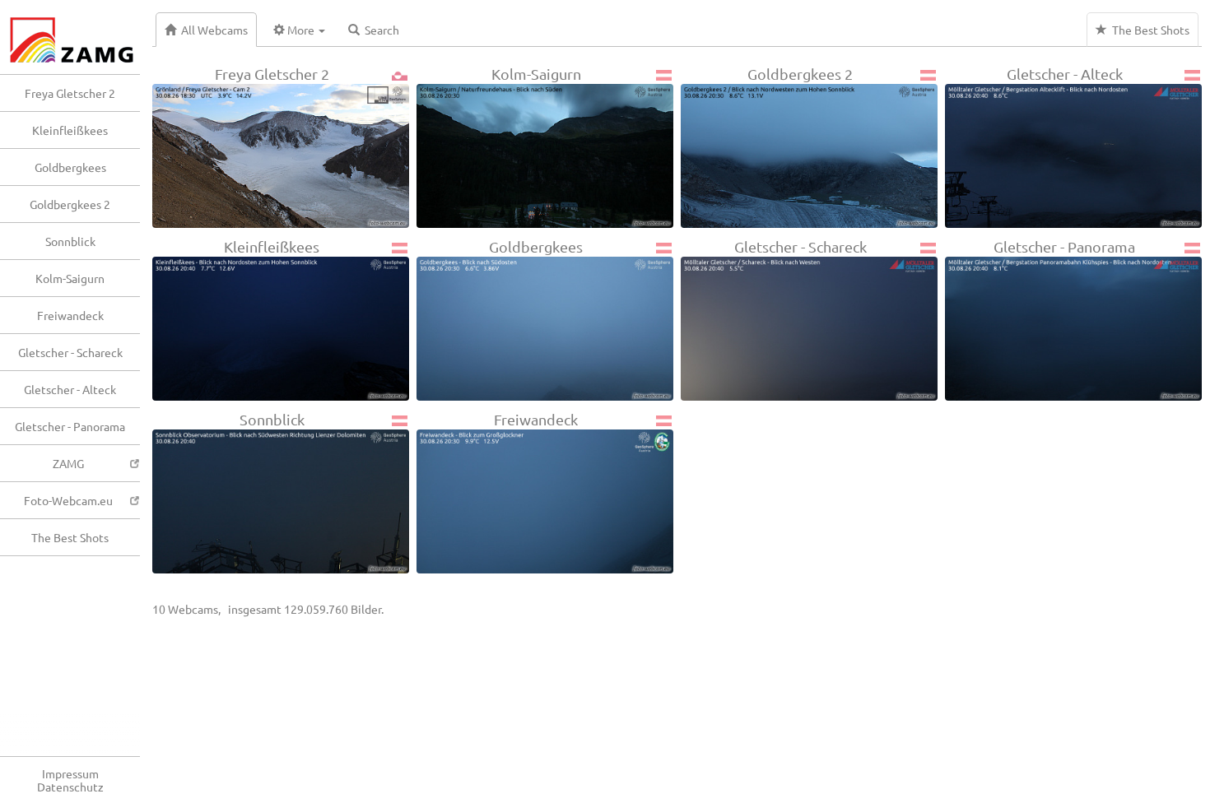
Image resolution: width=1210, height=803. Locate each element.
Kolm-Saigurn (70, 278)
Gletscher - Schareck (70, 352)
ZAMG (68, 463)
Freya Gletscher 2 (70, 93)
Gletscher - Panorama (70, 426)
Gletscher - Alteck (70, 389)
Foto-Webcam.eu (68, 500)
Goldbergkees (70, 167)
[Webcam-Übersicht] (78, 37)
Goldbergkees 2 (70, 204)
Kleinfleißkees (70, 130)
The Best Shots (70, 537)
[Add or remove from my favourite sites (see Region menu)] (167, 212)
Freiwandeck (70, 315)
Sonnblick (70, 241)
